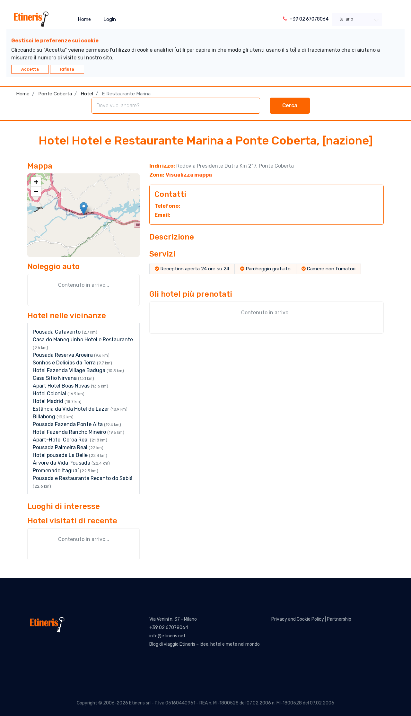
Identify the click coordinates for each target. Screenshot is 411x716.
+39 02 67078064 (168, 627)
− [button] (36, 192)
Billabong (45, 417)
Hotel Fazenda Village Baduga (70, 370)
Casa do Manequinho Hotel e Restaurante (83, 339)
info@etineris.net (167, 636)
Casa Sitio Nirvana (55, 378)
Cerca (289, 105)
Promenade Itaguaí (56, 470)
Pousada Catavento (57, 332)
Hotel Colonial (50, 393)
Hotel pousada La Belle (61, 455)
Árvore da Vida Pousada (62, 463)
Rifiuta (67, 69)
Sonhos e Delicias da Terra (65, 363)
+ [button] (36, 182)
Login (109, 19)
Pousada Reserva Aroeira (63, 355)
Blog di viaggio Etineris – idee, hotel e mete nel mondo (204, 644)
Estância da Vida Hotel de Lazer (71, 409)
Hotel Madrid (49, 401)
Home (84, 19)
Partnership (339, 619)
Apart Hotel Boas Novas (62, 386)
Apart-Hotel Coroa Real (61, 440)
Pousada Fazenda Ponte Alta (68, 424)
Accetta (30, 69)
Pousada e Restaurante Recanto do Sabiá (83, 478)
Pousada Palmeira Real (61, 447)
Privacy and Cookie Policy (297, 619)
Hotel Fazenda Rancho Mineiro (70, 432)
